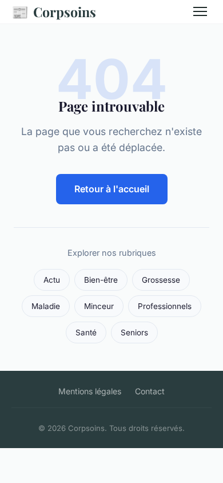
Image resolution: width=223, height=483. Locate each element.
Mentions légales (89, 391)
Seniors (134, 332)
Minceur (99, 306)
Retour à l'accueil (111, 189)
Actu (51, 279)
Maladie (45, 306)
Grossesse (161, 279)
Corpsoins (53, 11)
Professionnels (165, 306)
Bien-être (101, 279)
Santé (86, 332)
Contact (150, 391)
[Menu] (200, 11)
